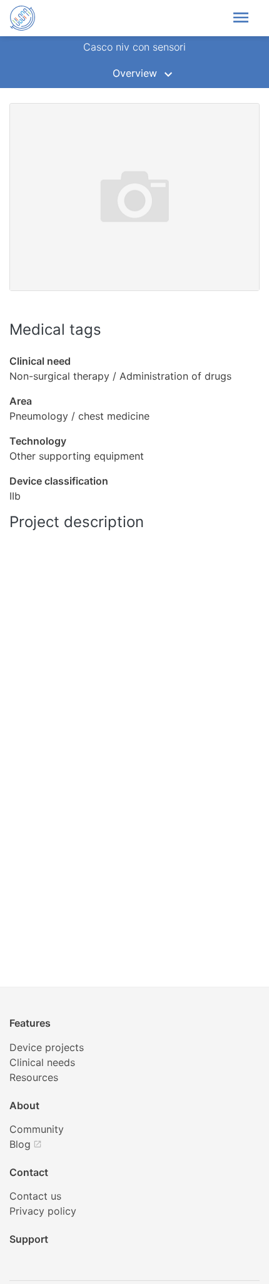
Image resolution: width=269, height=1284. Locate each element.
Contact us (35, 1196)
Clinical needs (42, 1062)
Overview (135, 73)
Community (36, 1129)
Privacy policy (42, 1211)
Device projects (46, 1047)
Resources (33, 1077)
